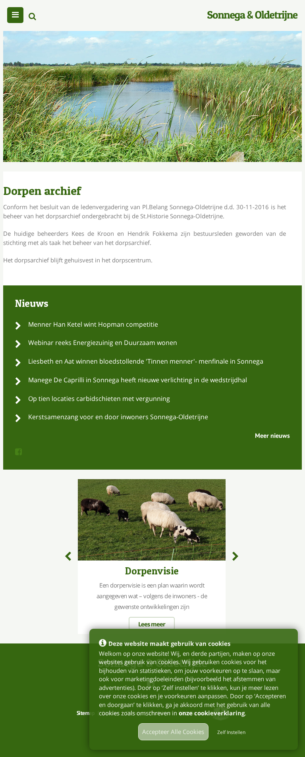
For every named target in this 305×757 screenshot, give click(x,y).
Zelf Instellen (231, 732)
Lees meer (151, 624)
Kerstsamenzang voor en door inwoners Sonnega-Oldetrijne (118, 416)
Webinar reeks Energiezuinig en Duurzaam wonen (102, 342)
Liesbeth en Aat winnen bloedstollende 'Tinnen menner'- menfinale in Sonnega (145, 361)
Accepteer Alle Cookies (173, 732)
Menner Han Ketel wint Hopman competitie (93, 324)
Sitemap (86, 713)
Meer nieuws (272, 435)
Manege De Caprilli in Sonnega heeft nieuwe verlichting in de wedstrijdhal (137, 380)
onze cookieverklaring (212, 713)
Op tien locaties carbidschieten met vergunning (99, 398)
